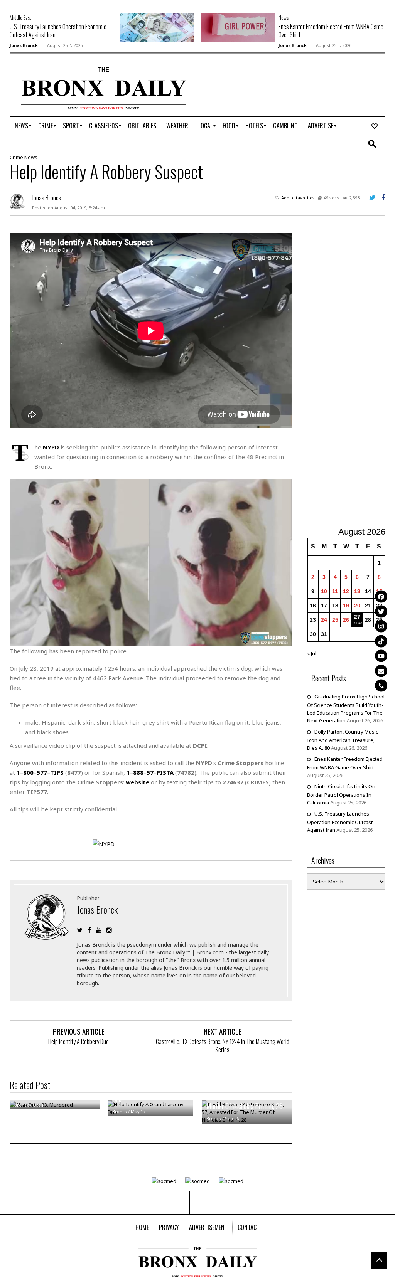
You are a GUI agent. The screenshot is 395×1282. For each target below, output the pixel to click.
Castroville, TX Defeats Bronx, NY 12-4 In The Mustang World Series (222, 1045)
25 (335, 620)
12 (346, 591)
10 (324, 591)
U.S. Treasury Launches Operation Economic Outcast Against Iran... (58, 30)
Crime (16, 157)
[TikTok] (381, 641)
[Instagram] (381, 626)
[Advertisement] (351, 375)
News (284, 17)
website (137, 782)
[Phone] (381, 686)
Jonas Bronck (24, 45)
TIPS (57, 772)
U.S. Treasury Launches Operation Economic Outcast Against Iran (340, 821)
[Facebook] (381, 597)
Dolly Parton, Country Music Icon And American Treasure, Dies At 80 (342, 739)
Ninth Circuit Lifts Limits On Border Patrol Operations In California (341, 794)
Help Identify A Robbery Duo (78, 1041)
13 (357, 591)
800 (28, 772)
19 (346, 605)
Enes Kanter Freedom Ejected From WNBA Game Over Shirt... (331, 30)
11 (335, 591)
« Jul (311, 653)
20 (357, 605)
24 (324, 620)
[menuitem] (21, 126)
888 (138, 772)
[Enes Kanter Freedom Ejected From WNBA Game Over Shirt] (238, 27)
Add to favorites (298, 197)
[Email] (381, 671)
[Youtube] (381, 656)
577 (42, 772)
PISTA (165, 772)
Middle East (20, 17)
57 (150, 772)
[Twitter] (381, 611)
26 (346, 620)
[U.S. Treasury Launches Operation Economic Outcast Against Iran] (157, 27)
